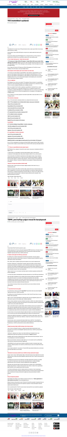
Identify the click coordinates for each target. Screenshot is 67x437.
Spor (28, 4)
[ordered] (19, 212)
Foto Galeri (36, 4)
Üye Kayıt (45, 424)
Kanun (16, 390)
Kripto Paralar (56, 419)
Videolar (41, 4)
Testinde (21, 177)
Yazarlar (46, 4)
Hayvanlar (12, 390)
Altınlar (33, 423)
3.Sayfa (20, 217)
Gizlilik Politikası (30, 435)
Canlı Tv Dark (18, 423)
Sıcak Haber (40, 428)
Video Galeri (40, 424)
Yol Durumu (50, 419)
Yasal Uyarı (44, 435)
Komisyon (19, 390)
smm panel (17, 428)
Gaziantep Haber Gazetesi (11, 18)
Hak (8, 390)
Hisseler (39, 419)
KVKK (36, 435)
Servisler (14, 4)
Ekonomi (24, 4)
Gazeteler (51, 4)
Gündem (19, 4)
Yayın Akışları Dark (18, 424)
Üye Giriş (45, 423)
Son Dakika (9, 4)
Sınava (15, 177)
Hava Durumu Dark (10, 423)
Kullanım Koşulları (39, 435)
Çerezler (33, 435)
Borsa (9, 419)
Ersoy (12, 177)
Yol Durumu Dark (10, 424)
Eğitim (20, 18)
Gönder (10, 212)
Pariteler (44, 419)
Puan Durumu (33, 419)
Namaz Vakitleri (14, 419)
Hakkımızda (23, 435)
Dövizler (33, 424)
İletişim (26, 435)
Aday (9, 177)
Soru (18, 177)
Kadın (32, 4)
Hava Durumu (27, 419)
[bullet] (20, 212)
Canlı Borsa (25, 423)
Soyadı (23, 390)
